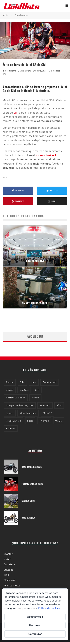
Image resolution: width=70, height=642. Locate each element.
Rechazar (35, 625)
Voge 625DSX (28, 518)
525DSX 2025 (28, 501)
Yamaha (10, 428)
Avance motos (12, 585)
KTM (59, 405)
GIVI (15, 112)
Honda (35, 397)
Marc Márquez (28, 413)
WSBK (58, 420)
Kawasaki (45, 405)
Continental (49, 382)
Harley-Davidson (15, 397)
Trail (6, 575)
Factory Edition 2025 (32, 484)
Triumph (44, 420)
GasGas (24, 389)
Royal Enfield (13, 420)
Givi (6, 177)
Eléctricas (9, 580)
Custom (8, 569)
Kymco (9, 413)
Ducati (9, 389)
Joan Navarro (10, 70)
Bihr (22, 382)
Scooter (8, 554)
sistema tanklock (46, 155)
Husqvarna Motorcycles (19, 405)
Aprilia (10, 382)
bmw (33, 382)
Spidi (30, 420)
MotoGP (47, 413)
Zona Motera (25, 70)
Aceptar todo (35, 616)
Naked (7, 559)
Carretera (9, 564)
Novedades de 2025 (32, 467)
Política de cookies (49, 608)
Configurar (35, 633)
